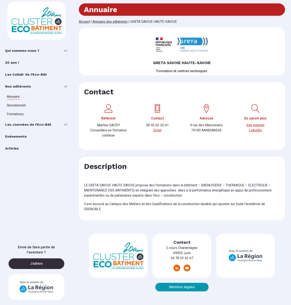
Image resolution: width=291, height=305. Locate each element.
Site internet (255, 125)
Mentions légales (182, 287)
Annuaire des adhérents (110, 22)
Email (157, 130)
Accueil (84, 22)
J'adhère (36, 264)
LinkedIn (255, 130)
